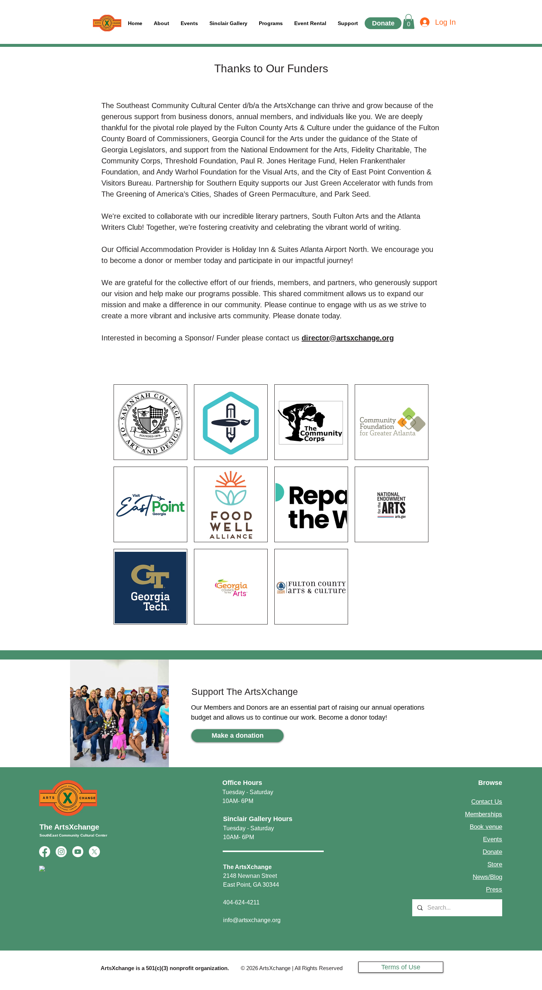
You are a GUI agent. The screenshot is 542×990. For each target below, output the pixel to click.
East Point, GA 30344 (251, 885)
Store (494, 864)
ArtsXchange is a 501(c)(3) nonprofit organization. (165, 968)
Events (492, 839)
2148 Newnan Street (250, 876)
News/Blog (487, 876)
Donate (492, 851)
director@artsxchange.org (348, 338)
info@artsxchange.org (252, 920)
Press (494, 889)
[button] (348, 23)
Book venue (486, 826)
